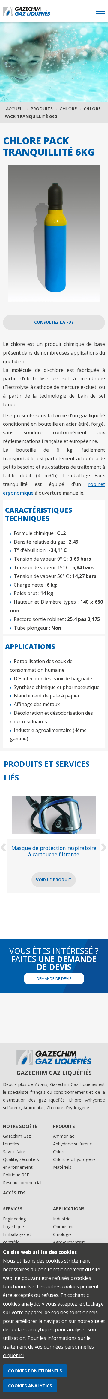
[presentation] (4, 845)
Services (12, 1208)
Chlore (68, 108)
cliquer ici (13, 1355)
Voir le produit (65, 880)
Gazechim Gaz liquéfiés (17, 1140)
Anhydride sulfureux (72, 1144)
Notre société (20, 1126)
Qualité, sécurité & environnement (21, 1163)
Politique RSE (16, 1175)
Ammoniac (63, 1136)
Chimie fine (64, 1226)
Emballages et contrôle (17, 1238)
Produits (42, 108)
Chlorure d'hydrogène (74, 1159)
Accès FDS (14, 1193)
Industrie (61, 1219)
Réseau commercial (22, 1182)
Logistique (13, 1226)
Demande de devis (54, 978)
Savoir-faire (14, 1151)
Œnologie (62, 1234)
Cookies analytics (30, 1386)
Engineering (14, 1219)
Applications (69, 1208)
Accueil (15, 108)
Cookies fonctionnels (35, 1371)
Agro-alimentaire (69, 1242)
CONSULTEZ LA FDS (54, 322)
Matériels (62, 1167)
